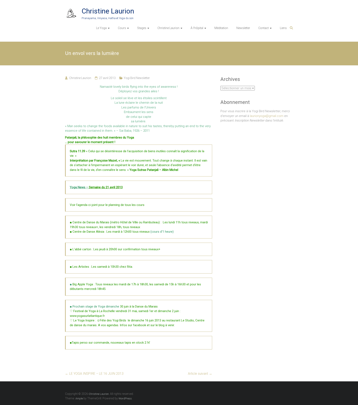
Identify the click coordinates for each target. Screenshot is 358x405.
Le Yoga (101, 28)
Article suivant (200, 374)
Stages (141, 28)
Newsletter (243, 28)
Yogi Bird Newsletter (137, 78)
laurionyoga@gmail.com (266, 116)
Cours (122, 28)
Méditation (221, 28)
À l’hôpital (197, 28)
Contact (263, 28)
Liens (283, 28)
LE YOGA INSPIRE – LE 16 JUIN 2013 (94, 374)
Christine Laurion (108, 11)
